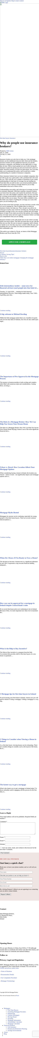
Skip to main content (17, 1)
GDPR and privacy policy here (9, 968)
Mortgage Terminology (7, 981)
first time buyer (4, 138)
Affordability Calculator (15, 1022)
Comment (3, 821)
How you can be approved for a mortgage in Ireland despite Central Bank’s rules (17, 604)
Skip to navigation (5, 1)
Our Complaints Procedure (9, 978)
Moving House (12, 1017)
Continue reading (5, 310)
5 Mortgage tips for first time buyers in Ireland (18, 694)
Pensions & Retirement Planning (17, 1029)
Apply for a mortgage (19, 242)
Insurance (12, 138)
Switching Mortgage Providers (17, 1012)
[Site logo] (4, 2)
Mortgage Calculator (14, 1023)
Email (2, 840)
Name (2, 837)
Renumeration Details (7, 974)
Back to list (3, 256)
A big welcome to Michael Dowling (13, 314)
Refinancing (11, 1013)
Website (2, 844)
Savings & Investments (14, 1030)
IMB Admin (10, 151)
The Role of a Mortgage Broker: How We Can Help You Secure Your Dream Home (18, 423)
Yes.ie (17, 995)
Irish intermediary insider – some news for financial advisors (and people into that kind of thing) (18, 288)
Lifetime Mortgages (13, 1015)
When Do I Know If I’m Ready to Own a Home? (19, 558)
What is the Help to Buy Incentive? (13, 649)
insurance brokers (21, 251)
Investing (10, 1018)
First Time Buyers (13, 1010)
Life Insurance (12, 1027)
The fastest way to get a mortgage (13, 785)
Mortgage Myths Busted (9, 513)
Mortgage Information (14, 1020)
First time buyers (5, 251)
